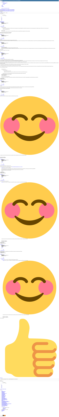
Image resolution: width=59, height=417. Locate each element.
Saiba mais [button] (19, 0)
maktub (1, 90)
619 (4, 159)
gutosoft (1, 34)
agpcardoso (1, 52)
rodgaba (1, 80)
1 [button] (1, 16)
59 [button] (1, 387)
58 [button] (1, 19)
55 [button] (1, 385)
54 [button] (1, 17)
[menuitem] (4, 3)
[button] (1, 14)
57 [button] (1, 386)
